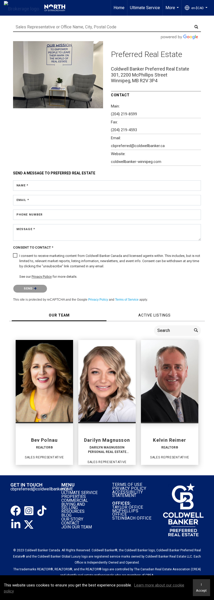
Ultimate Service (145, 7)
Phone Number (29, 214)
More (172, 10)
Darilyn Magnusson (107, 440)
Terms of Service (127, 299)
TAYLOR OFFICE (127, 507)
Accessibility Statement (127, 494)
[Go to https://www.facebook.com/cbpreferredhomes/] (15, 511)
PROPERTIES (73, 496)
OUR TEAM (59, 315)
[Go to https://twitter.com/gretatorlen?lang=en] (28, 524)
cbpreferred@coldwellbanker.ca (39, 489)
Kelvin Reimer (169, 440)
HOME (67, 489)
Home (119, 7)
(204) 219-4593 (124, 130)
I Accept (201, 587)
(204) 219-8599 (124, 114)
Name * (22, 185)
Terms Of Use (127, 484)
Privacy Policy (98, 299)
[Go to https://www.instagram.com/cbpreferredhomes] (28, 511)
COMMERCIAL (74, 500)
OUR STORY (72, 519)
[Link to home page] (34, 8)
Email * (22, 200)
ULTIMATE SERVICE (79, 492)
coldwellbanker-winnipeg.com (136, 161)
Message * (25, 229)
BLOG (66, 515)
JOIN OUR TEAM (77, 527)
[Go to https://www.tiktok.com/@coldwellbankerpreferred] (42, 511)
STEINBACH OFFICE (131, 518)
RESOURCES (73, 511)
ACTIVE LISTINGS (154, 315)
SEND (29, 288)
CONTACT (70, 523)
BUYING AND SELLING (73, 506)
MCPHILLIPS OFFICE (125, 512)
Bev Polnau (44, 440)
